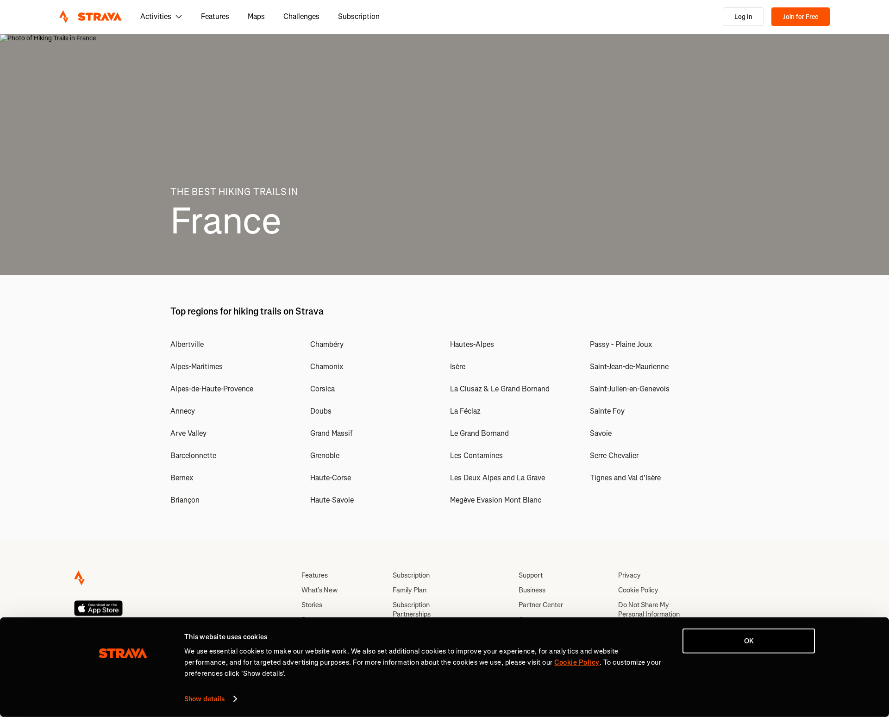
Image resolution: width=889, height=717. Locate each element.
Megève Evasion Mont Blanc (495, 500)
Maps (256, 16)
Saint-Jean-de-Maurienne (629, 366)
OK (749, 641)
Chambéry (327, 344)
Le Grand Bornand (479, 433)
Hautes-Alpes (472, 344)
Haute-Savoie (332, 500)
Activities (155, 16)
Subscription (359, 16)
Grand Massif (331, 433)
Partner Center (541, 605)
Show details (204, 699)
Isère (457, 366)
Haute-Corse (330, 478)
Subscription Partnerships (412, 609)
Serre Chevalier (614, 455)
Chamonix (327, 366)
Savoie (601, 433)
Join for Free (800, 17)
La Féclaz (465, 411)
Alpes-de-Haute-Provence (211, 389)
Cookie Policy (638, 590)
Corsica (322, 389)
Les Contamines (476, 455)
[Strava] (90, 16)
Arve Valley (188, 433)
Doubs (321, 411)
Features (215, 16)
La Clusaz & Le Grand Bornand (500, 389)
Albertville (187, 344)
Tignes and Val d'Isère (625, 478)
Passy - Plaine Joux (621, 344)
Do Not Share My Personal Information (649, 609)
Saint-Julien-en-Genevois (630, 389)
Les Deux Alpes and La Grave (497, 478)
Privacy (629, 575)
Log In (743, 17)
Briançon (185, 500)
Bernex (182, 478)
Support (531, 575)
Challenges (301, 16)
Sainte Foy (607, 411)
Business (532, 590)
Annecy (182, 411)
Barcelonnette (193, 455)
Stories (311, 605)
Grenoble (324, 455)
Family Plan (409, 590)
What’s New (319, 590)
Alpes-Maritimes (196, 366)
